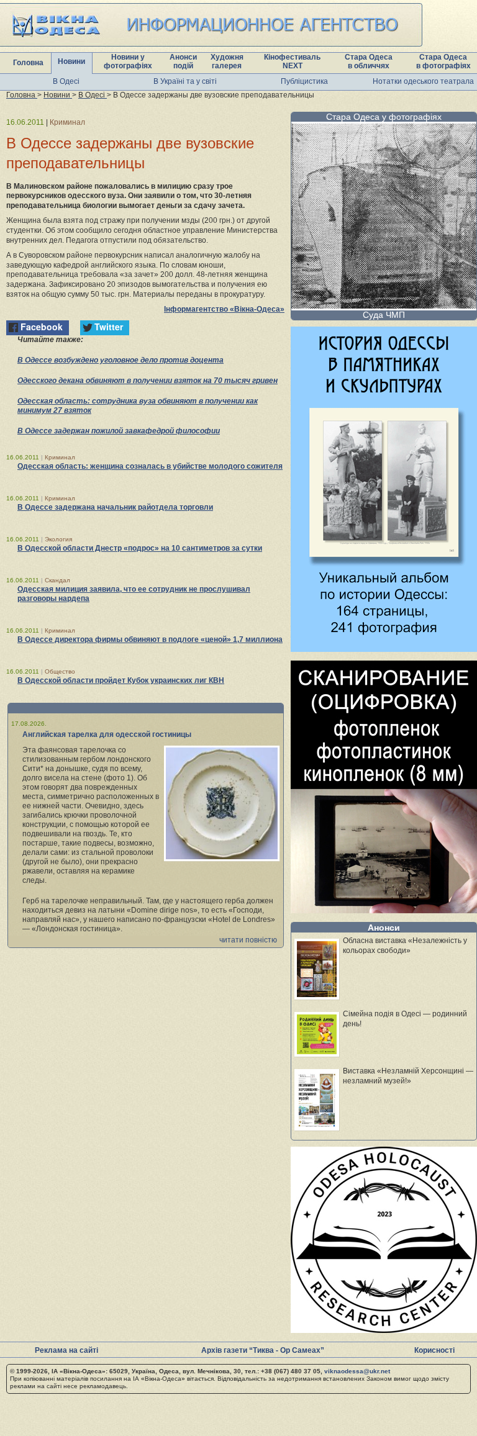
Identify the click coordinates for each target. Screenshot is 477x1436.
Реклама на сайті (66, 1350)
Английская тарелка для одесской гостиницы (106, 734)
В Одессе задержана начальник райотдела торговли (115, 507)
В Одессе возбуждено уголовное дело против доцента (120, 360)
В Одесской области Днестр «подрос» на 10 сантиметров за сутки (139, 548)
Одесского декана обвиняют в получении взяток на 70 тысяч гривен (147, 380)
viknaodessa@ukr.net (357, 1371)
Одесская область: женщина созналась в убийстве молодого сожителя (150, 466)
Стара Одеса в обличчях (369, 61)
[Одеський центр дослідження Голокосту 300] (384, 1329)
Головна (28, 62)
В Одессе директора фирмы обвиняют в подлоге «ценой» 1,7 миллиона (150, 639)
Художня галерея (227, 61)
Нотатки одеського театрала (423, 81)
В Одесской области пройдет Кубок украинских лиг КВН (120, 680)
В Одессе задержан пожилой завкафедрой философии (118, 431)
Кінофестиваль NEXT (292, 61)
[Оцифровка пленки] (384, 910)
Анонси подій (183, 61)
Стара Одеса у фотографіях (384, 117)
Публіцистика (304, 81)
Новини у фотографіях (128, 61)
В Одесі (66, 81)
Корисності (434, 1350)
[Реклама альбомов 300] (384, 648)
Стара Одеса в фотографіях (443, 61)
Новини (71, 61)
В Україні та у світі (185, 81)
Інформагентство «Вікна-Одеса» (224, 309)
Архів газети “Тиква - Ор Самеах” (262, 1350)
